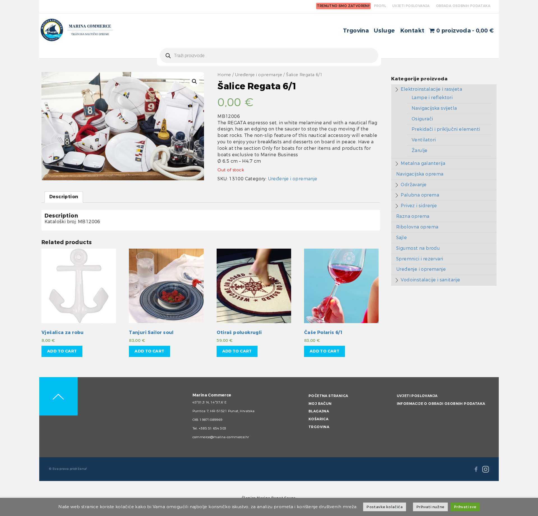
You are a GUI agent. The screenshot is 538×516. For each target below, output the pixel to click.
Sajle (401, 238)
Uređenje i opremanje (258, 75)
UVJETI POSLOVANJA (411, 6)
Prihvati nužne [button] (430, 507)
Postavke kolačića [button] (385, 507)
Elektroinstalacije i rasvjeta (431, 89)
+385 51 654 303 (212, 428)
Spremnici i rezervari (419, 259)
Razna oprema (413, 216)
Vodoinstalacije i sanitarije (430, 280)
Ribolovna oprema (417, 227)
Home (224, 75)
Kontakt (412, 30)
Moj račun (320, 403)
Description (63, 197)
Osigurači (422, 119)
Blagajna (319, 411)
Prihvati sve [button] (465, 507)
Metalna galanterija (423, 163)
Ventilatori (424, 140)
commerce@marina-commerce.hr (221, 437)
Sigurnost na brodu (418, 248)
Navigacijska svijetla (434, 108)
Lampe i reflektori (432, 98)
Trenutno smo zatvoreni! (343, 6)
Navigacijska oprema (420, 174)
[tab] (64, 197)
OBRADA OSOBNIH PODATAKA (463, 6)
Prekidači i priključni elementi (446, 129)
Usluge (384, 30)
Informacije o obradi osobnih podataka (441, 403)
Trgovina (356, 30)
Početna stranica (328, 396)
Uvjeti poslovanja (417, 396)
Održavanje (413, 185)
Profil (380, 6)
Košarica (318, 419)
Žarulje (420, 150)
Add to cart (62, 351)
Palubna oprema (420, 195)
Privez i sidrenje (419, 206)
